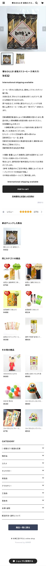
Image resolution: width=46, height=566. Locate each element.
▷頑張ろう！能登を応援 (11, 448)
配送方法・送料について (11, 516)
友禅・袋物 (6, 508)
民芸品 (4, 478)
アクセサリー (7, 486)
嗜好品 (4, 456)
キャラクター (7, 471)
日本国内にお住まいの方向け (23, 196)
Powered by (20, 542)
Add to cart (23, 189)
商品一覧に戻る (23, 527)
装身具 (4, 501)
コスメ (4, 463)
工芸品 (4, 493)
